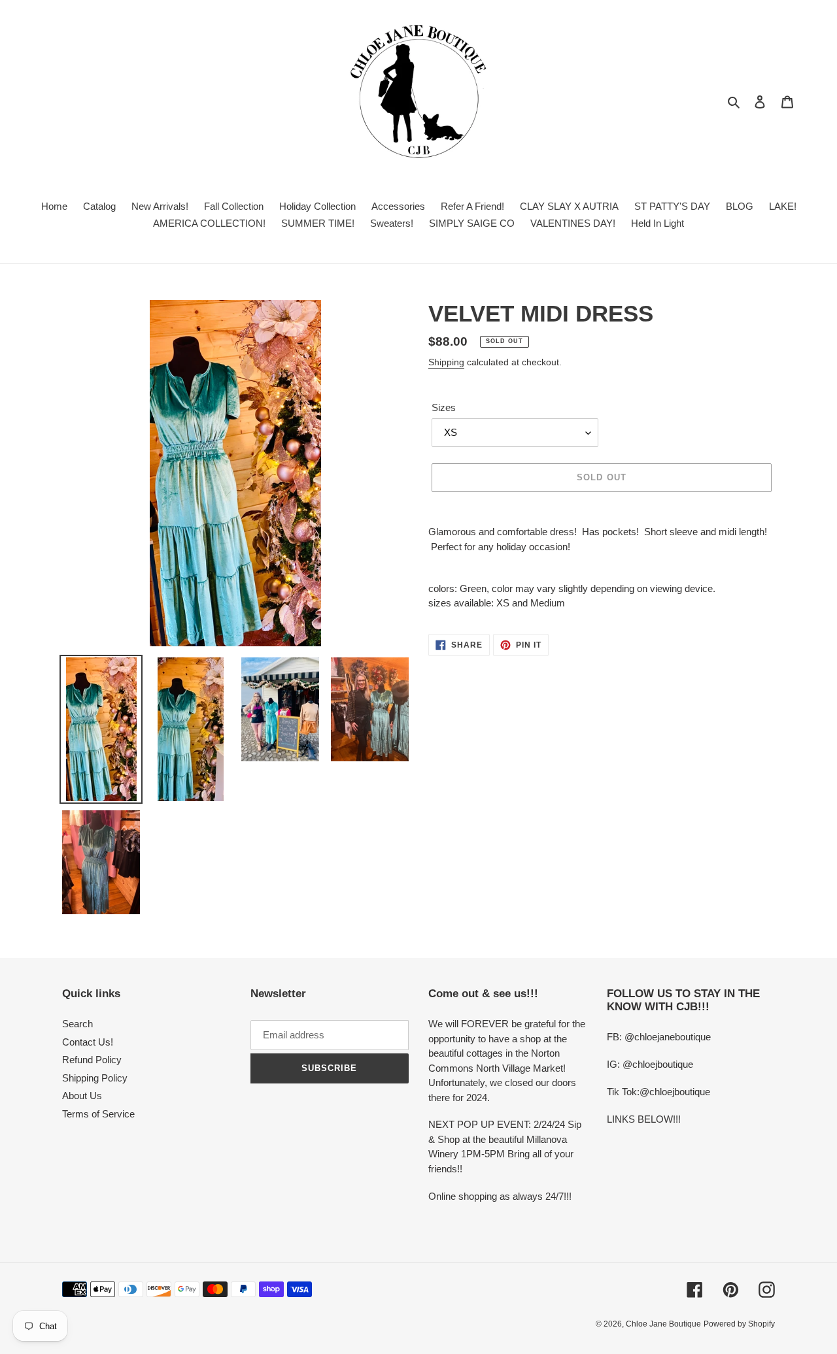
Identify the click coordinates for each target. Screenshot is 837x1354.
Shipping (446, 362)
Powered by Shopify (739, 1324)
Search (77, 1023)
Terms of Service (98, 1113)
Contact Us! (87, 1042)
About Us (82, 1095)
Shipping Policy (95, 1077)
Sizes (444, 407)
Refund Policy (92, 1059)
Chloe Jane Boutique (663, 1324)
